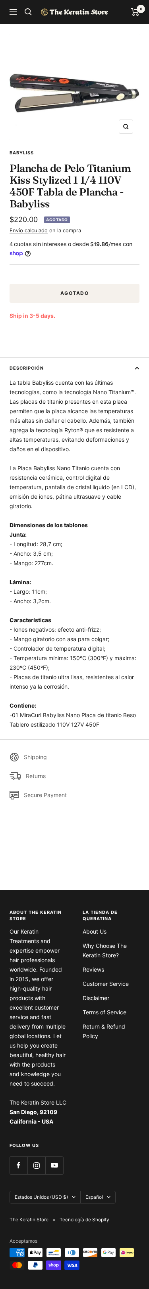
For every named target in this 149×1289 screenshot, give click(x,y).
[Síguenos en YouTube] (54, 1165)
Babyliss (22, 153)
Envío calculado (29, 230)
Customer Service (106, 983)
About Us (94, 931)
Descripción (27, 368)
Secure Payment (45, 795)
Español (94, 1197)
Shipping (35, 757)
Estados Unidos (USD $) (41, 1197)
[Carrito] (135, 12)
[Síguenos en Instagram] (36, 1165)
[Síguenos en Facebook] (18, 1165)
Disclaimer (96, 998)
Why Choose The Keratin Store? (105, 950)
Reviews (93, 969)
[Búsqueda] (28, 11)
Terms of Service (104, 1012)
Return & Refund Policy (104, 1031)
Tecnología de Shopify (84, 1220)
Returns (36, 776)
